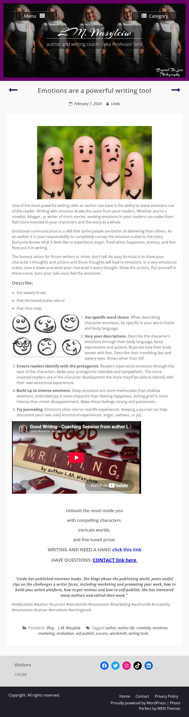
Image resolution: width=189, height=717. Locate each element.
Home (124, 696)
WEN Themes (168, 708)
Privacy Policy (166, 696)
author (110, 627)
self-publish (85, 633)
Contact (142, 696)
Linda (115, 103)
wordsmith (118, 633)
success (102, 633)
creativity (143, 627)
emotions (160, 627)
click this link (126, 550)
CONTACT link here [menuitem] (115, 560)
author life (126, 627)
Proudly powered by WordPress (138, 702)
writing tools (138, 633)
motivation (65, 633)
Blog (50, 627)
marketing (46, 633)
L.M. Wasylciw (94, 32)
